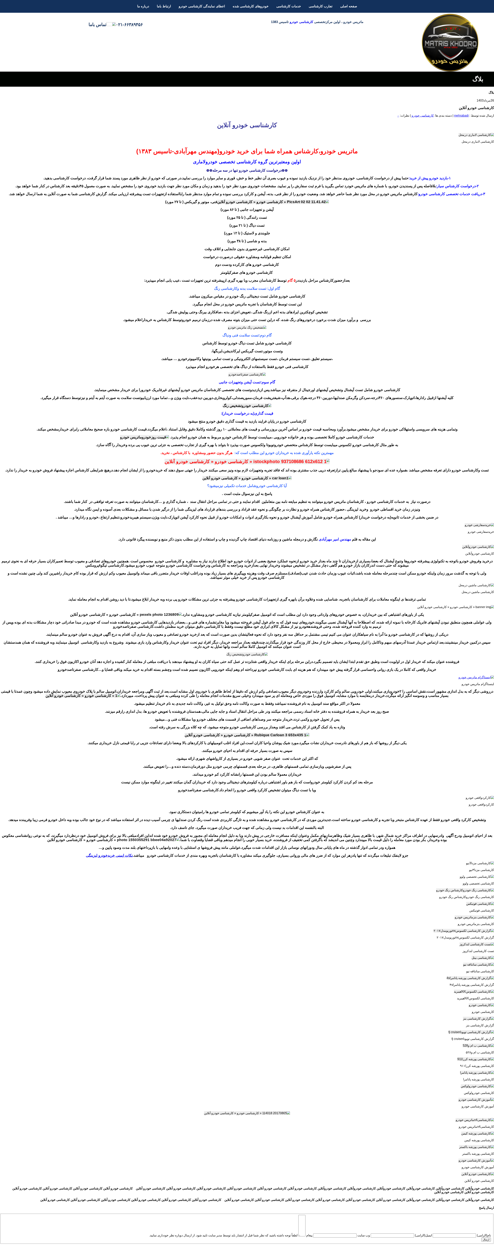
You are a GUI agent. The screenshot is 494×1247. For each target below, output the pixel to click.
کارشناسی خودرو (301, 22)
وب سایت (363, 1235)
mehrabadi (461, 115)
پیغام (309, 1235)
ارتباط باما (164, 6)
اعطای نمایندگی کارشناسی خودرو (202, 6)
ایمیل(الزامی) (423, 1235)
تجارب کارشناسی (320, 6)
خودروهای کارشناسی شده (251, 6)
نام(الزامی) (484, 1235)
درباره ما (143, 6)
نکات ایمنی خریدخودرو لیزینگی (109, 855)
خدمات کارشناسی (288, 6)
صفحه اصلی (348, 6)
